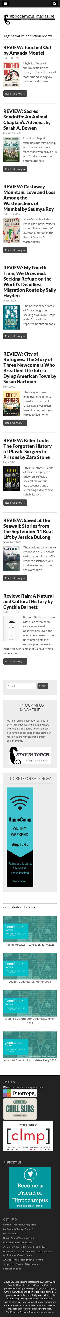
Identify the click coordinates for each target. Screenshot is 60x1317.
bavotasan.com (46, 1312)
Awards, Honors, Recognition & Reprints (23, 1259)
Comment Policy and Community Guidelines (25, 1247)
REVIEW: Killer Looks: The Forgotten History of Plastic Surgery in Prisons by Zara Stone (27, 449)
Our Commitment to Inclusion (17, 1242)
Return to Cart (10, 1233)
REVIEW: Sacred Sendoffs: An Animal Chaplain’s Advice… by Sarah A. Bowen (27, 119)
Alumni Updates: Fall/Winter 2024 (30, 981)
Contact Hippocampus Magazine (19, 1224)
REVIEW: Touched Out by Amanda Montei (27, 50)
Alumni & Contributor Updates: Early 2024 (30, 1060)
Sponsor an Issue (12, 1268)
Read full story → (15, 93)
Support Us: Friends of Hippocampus (21, 1264)
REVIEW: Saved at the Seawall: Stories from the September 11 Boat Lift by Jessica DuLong (28, 528)
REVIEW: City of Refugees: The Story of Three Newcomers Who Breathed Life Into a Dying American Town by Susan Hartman (29, 368)
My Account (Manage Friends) (18, 1229)
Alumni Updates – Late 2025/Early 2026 (30, 944)
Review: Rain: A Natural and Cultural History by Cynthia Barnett (28, 601)
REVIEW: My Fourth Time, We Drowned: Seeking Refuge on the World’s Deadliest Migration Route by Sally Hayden (29, 281)
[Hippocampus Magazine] (30, 17)
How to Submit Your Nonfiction (18, 1238)
